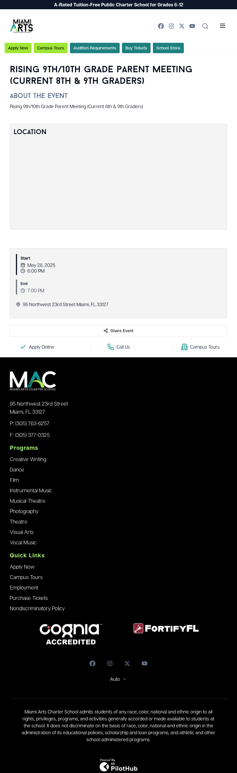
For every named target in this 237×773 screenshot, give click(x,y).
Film (14, 480)
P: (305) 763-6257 (29, 423)
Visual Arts (22, 532)
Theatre (18, 521)
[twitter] (182, 26)
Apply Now (18, 47)
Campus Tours (50, 47)
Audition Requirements (94, 47)
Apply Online (41, 347)
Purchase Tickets (29, 598)
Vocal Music (23, 542)
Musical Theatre (27, 501)
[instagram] (171, 26)
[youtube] (192, 26)
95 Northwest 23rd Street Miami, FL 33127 (39, 407)
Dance (17, 469)
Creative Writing (28, 459)
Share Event (122, 330)
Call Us (123, 347)
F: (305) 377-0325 (30, 435)
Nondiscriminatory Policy (37, 608)
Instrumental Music (31, 490)
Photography (24, 511)
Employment (24, 587)
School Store (168, 47)
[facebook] (161, 26)
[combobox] (118, 679)
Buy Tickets (136, 47)
